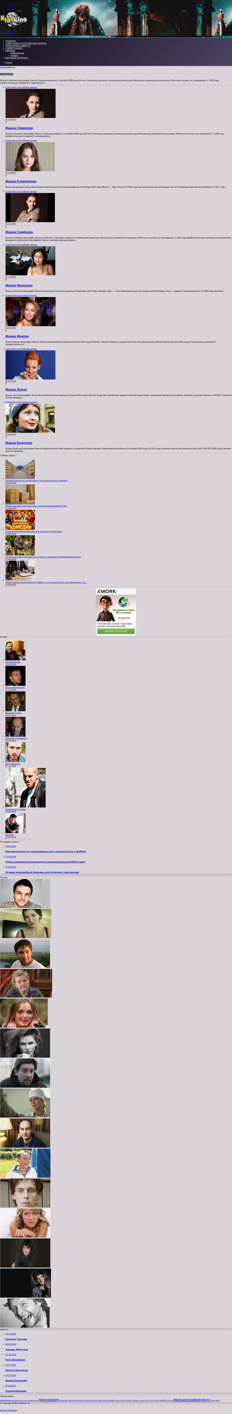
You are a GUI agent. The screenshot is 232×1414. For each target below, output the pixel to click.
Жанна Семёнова (19, 232)
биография (49, 1400)
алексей (15, 1400)
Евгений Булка (12, 662)
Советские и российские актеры (25, 43)
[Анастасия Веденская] (25, 937)
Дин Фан (9, 835)
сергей (162, 1400)
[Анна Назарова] (24, 1027)
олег (147, 1401)
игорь (99, 1401)
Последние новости (17, 46)
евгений (80, 1401)
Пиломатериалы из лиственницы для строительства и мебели (36, 481)
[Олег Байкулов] (25, 967)
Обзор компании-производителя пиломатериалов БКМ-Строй (36, 506)
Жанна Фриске (17, 336)
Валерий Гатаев (13, 713)
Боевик (14, 55)
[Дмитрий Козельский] (25, 907)
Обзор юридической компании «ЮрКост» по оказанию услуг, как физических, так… (46, 582)
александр (5, 1400)
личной (111, 1400)
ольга (152, 1401)
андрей (31, 1400)
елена (94, 1401)
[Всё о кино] (13, 27)
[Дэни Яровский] (25, 1297)
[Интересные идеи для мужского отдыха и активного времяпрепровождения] (20, 554)
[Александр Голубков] (25, 807)
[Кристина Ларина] (25, 1237)
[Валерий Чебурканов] (15, 736)
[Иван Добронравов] (15, 685)
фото (206, 1400)
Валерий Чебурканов (16, 738)
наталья (136, 1401)
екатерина (88, 1401)
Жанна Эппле (16, 389)
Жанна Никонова (18, 285)
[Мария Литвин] (25, 1117)
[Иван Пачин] (25, 1207)
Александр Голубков (15, 809)
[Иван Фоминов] (15, 761)
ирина (104, 1401)
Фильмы (10, 51)
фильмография (187, 1400)
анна (36, 1401)
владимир (63, 1400)
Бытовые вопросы (16, 58)
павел (157, 1400)
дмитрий (72, 1400)
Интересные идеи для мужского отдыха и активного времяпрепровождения (43, 557)
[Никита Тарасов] (25, 1147)
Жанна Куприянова (20, 181)
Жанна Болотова (18, 443)
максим (117, 1400)
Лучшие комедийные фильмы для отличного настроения (33, 531)
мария (123, 1401)
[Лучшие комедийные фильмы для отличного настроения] (20, 529)
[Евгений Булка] (15, 660)
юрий (218, 1401)
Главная (4, 67)
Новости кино (14, 48)
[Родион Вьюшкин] (25, 1087)
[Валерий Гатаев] (15, 710)
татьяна (169, 1401)
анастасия (23, 1400)
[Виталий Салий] (25, 1327)
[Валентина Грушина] (26, 997)
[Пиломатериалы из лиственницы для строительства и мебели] (20, 478)
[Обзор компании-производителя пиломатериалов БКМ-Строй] (20, 504)
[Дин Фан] (15, 832)
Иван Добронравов (15, 687)
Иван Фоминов (12, 764)
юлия (213, 1400)
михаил (129, 1401)
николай (142, 1400)
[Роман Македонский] (25, 1177)
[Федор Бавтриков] (25, 1267)
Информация (17, 53)
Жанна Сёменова (19, 128)
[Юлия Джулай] (25, 1057)
